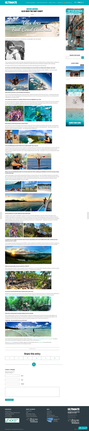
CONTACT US (60, 2)
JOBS (27, 412)
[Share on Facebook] (9, 358)
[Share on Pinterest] (27, 358)
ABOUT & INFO (52, 2)
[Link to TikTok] (81, 2)
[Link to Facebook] (77, 2)
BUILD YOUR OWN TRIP (42, 2)
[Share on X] (18, 358)
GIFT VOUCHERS (8, 416)
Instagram (41, 342)
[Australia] (32, 27)
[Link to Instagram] (75, 2)
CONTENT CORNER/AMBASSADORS (12, 412)
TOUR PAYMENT (8, 415)
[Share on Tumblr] (45, 358)
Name (22, 375)
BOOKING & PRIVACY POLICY (52, 416)
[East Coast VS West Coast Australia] (88, 215)
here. (40, 340)
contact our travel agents (48, 338)
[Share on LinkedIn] (36, 358)
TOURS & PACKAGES (30, 2)
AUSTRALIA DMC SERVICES (31, 416)
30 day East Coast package (37, 338)
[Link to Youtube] (79, 2)
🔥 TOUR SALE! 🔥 (68, 2)
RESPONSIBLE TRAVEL (30, 413)
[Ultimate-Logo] (11, 3)
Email (22, 379)
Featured (35, 9)
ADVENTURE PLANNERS (31, 415)
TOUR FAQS (49, 411)
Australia (29, 9)
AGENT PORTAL (8, 411)
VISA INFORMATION (51, 415)
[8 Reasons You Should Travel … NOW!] (1, 215)
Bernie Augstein (32, 348)
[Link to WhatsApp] (83, 2)
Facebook (11, 342)
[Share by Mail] (54, 358)
